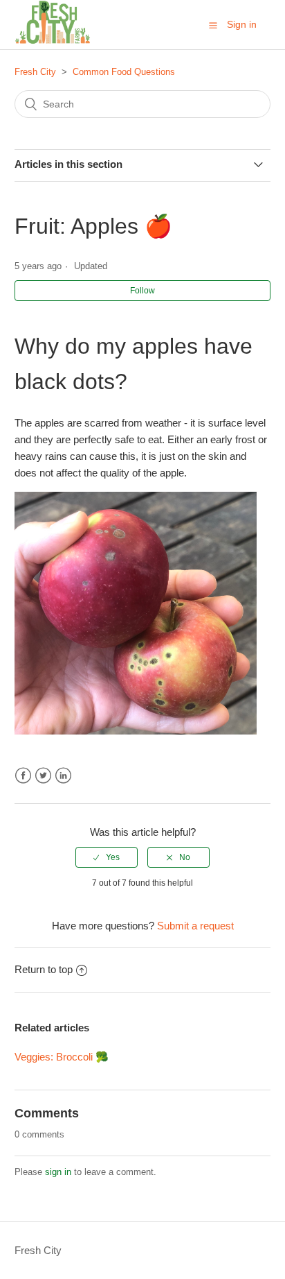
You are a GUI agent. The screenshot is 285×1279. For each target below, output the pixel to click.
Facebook (23, 775)
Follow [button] (142, 290)
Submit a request (195, 926)
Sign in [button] (242, 24)
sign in (58, 1172)
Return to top (44, 969)
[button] (213, 25)
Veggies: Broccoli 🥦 (62, 1057)
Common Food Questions (124, 72)
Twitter (43, 775)
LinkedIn (63, 775)
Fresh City (35, 72)
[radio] (106, 857)
